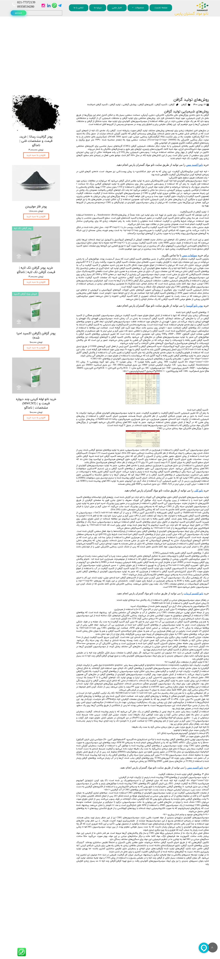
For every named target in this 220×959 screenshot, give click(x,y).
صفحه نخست (161, 7)
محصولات (139, 7)
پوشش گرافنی (129, 104)
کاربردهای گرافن (145, 104)
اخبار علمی (117, 7)
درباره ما (97, 7)
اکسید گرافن (161, 104)
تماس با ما (78, 7)
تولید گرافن (115, 104)
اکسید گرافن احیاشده (97, 104)
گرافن (183, 104)
